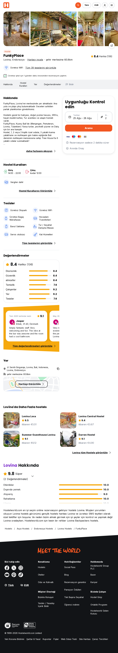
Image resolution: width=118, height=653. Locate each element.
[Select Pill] (78, 5)
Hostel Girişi (96, 597)
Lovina (7, 59)
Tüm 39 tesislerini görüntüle (40, 67)
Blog (66, 574)
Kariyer (94, 582)
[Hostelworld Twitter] (14, 568)
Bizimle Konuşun (46, 597)
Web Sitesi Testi (69, 639)
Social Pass (69, 567)
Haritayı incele (35, 59)
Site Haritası (85, 639)
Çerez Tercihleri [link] (100, 639)
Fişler (56, 639)
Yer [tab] (35, 84)
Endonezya (18, 59)
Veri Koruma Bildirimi (14, 639)
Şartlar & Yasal (33, 639)
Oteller (41, 574)
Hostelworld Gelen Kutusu (100, 612)
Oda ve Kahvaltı (46, 582)
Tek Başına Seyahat (74, 597)
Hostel (7, 51)
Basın (93, 574)
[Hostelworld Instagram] (20, 568)
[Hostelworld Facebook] (7, 568)
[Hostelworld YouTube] (7, 574)
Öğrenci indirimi (71, 604)
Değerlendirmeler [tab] (52, 84)
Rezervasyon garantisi (75, 582)
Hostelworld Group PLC (100, 567)
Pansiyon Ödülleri (72, 589)
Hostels (41, 567)
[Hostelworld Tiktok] (20, 574)
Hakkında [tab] (8, 84)
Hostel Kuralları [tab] (23, 84)
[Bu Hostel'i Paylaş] (112, 45)
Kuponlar (47, 639)
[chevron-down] (32, 476)
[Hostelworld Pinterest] (14, 574)
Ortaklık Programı (99, 604)
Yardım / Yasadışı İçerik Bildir (46, 604)
